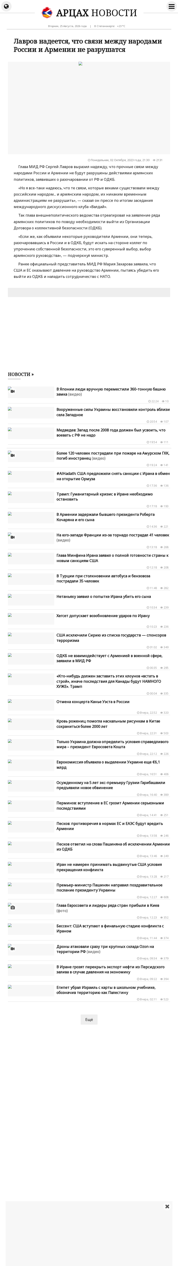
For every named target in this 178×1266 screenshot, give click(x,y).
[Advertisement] (92, 1233)
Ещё (89, 1019)
